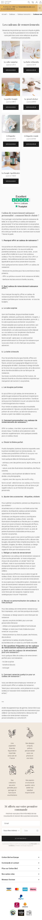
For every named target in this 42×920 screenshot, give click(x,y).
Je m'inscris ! (21, 838)
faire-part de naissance (16, 485)
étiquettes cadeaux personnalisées (23, 511)
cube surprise (8, 322)
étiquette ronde (18, 516)
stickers (7, 537)
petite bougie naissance (10, 396)
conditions (11, 845)
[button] (39, 8)
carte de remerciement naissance (14, 584)
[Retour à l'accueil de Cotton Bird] (8, 3)
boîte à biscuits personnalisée (12, 360)
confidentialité (33, 843)
